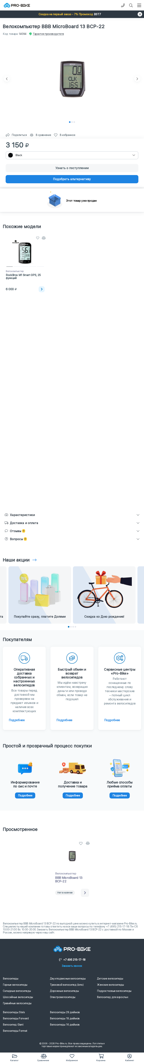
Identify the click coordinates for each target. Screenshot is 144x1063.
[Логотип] (17, 5)
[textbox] (72, 155)
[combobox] (72, 155)
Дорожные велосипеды (64, 990)
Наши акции (16, 560)
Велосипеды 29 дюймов (65, 1012)
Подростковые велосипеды (114, 990)
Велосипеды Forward (16, 1018)
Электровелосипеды (62, 997)
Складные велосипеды (17, 990)
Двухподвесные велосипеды (68, 978)
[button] (72, 14)
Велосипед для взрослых (112, 997)
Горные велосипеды (15, 984)
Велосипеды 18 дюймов (65, 1018)
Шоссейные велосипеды (18, 997)
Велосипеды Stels (14, 1012)
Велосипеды (10, 978)
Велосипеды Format (15, 1030)
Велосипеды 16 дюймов (65, 1024)
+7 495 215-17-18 (74, 959)
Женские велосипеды (110, 984)
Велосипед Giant (13, 1024)
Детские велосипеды (110, 978)
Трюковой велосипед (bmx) (67, 984)
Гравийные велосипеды (17, 1003)
